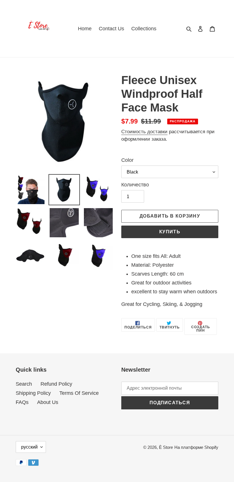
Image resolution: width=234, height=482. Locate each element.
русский (29, 447)
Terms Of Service (79, 393)
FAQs (22, 402)
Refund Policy (56, 384)
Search (24, 384)
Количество (135, 185)
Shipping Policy (33, 393)
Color (127, 160)
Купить (169, 231)
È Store (166, 447)
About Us (47, 402)
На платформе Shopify (196, 447)
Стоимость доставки (144, 131)
